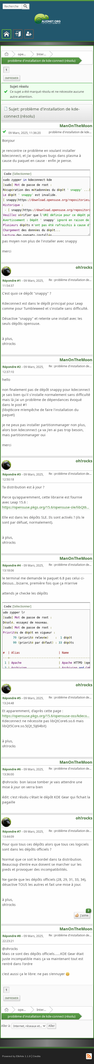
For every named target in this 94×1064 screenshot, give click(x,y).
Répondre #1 (11, 281)
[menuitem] (11, 78)
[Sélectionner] (22, 174)
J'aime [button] (84, 914)
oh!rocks (84, 267)
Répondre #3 (11, 474)
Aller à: (6, 1026)
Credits (36, 1056)
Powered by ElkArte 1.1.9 (16, 1056)
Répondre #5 (11, 698)
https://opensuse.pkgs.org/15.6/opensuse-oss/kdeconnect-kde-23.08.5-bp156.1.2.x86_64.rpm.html (46, 716)
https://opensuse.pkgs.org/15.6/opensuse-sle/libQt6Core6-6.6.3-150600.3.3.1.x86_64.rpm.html (46, 507)
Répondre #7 (11, 831)
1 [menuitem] (6, 70)
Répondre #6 (11, 769)
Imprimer (11, 78)
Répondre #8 (11, 936)
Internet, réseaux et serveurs (41, 54)
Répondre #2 (11, 367)
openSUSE (22, 54)
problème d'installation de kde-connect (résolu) (41, 60)
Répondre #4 (11, 565)
